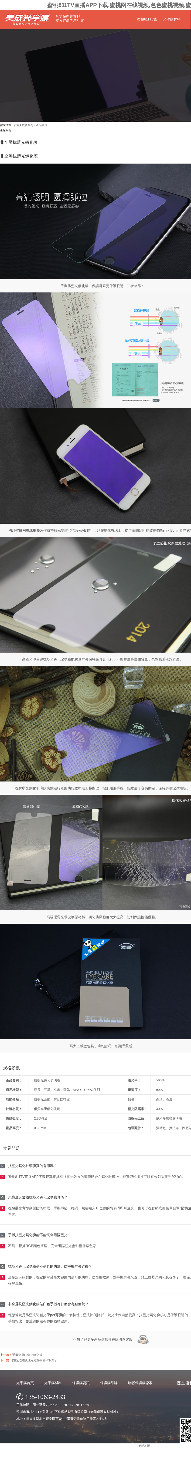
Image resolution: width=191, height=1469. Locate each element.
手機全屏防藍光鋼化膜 (27, 1355)
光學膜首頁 (25, 1383)
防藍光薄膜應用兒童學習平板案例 (35, 1360)
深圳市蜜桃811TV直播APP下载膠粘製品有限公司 (129, 1464)
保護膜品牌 (109, 1383)
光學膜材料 (172, 19)
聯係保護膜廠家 (140, 1383)
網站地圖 (144, 1445)
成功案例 (27, 125)
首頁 (17, 125)
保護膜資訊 (81, 1383)
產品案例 (41, 125)
